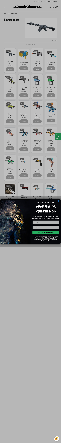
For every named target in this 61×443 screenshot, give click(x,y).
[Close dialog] (59, 201)
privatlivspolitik (44, 237)
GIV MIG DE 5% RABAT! (46, 232)
